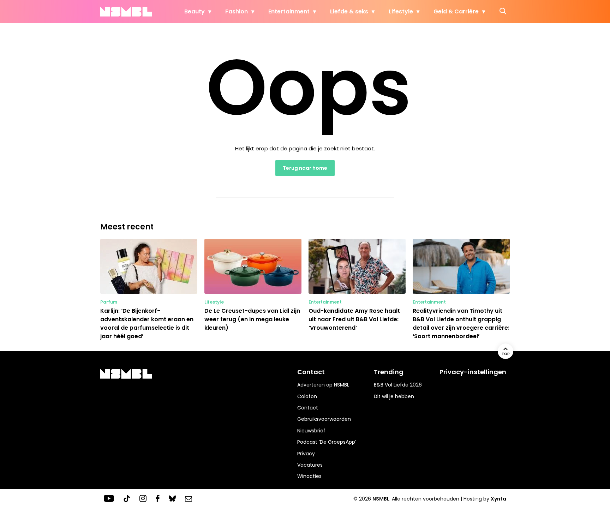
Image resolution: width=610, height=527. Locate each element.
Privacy (306, 453)
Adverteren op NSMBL (323, 384)
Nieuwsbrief (311, 430)
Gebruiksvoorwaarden (324, 419)
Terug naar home (305, 168)
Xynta (498, 498)
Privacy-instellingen (472, 371)
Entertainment (289, 11)
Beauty (194, 11)
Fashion (236, 11)
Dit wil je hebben (394, 396)
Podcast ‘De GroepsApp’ (326, 441)
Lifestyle (401, 11)
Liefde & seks (349, 11)
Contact (307, 407)
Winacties (309, 476)
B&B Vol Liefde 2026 (398, 384)
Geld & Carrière (456, 11)
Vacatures (310, 464)
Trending (388, 371)
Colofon (307, 396)
